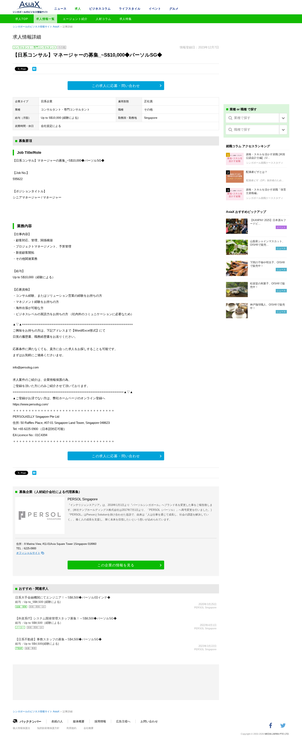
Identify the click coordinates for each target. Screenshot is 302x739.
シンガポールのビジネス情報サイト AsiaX (36, 26)
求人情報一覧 (45, 19)
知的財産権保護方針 (48, 728)
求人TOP (21, 19)
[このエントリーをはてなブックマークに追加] (34, 69)
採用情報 (100, 721)
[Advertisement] (256, 69)
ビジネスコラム (100, 8)
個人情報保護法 (21, 728)
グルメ (174, 8)
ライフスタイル (130, 8)
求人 (78, 8)
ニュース (60, 8)
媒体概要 (78, 721)
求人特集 (125, 19)
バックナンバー (30, 721)
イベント (155, 8)
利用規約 (71, 728)
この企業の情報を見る (115, 565)
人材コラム (103, 19)
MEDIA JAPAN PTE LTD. (277, 734)
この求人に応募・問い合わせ (116, 86)
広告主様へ (123, 721)
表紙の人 (57, 721)
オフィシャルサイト (28, 552)
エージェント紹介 (75, 19)
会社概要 (88, 728)
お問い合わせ (149, 721)
